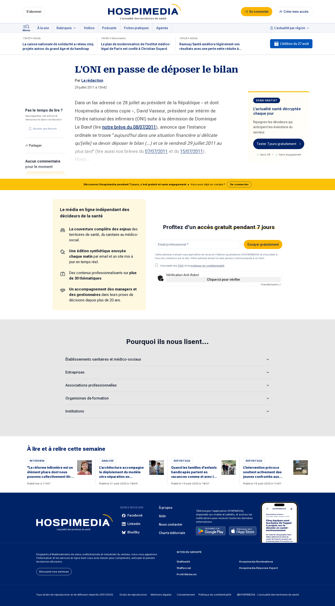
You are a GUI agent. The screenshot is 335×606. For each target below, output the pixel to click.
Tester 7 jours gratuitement (276, 144)
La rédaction (92, 80)
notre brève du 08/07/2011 (129, 127)
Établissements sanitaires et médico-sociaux (103, 359)
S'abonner (33, 11)
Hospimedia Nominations (256, 561)
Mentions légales (161, 594)
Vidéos (89, 28)
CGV (181, 265)
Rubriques (64, 28)
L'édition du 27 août (294, 44)
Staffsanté (183, 561)
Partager (35, 145)
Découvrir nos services (54, 571)
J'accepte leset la (192, 265)
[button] (167, 184)
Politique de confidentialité (214, 594)
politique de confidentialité (207, 265)
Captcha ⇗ (271, 284)
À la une (43, 28)
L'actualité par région (289, 28)
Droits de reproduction (133, 594)
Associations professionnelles (91, 385)
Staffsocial (184, 568)
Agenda (162, 28)
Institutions (74, 411)
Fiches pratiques (136, 28)
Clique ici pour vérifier (223, 279)
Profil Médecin (186, 574)
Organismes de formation (87, 398)
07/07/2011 (156, 151)
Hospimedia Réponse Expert (258, 568)
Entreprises (75, 372)
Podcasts (109, 28)
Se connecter (239, 184)
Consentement (186, 594)
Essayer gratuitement (263, 244)
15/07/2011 (191, 151)
